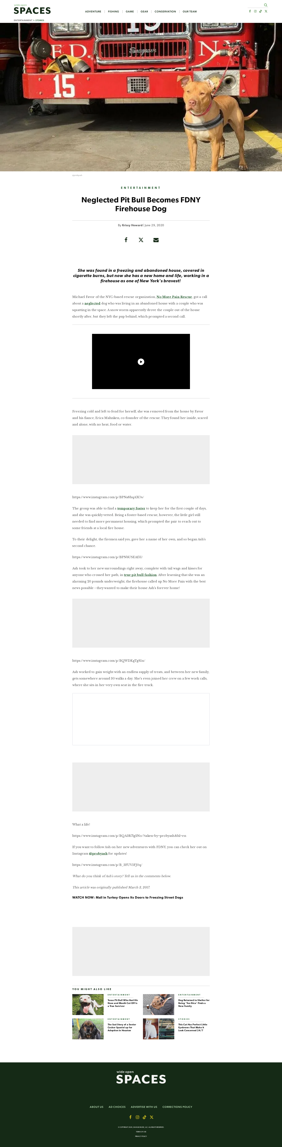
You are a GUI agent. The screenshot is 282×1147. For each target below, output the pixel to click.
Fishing (113, 11)
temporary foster (131, 508)
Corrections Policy (177, 1106)
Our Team (190, 11)
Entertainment (23, 20)
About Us (96, 1106)
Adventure (93, 11)
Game (130, 11)
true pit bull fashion (140, 575)
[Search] (265, 5)
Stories (39, 20)
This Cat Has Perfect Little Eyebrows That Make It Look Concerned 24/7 (192, 1028)
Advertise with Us (144, 1106)
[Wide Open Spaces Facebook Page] (250, 11)
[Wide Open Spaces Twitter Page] (266, 11)
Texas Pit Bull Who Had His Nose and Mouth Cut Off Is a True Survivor (123, 1003)
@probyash (77, 175)
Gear (144, 11)
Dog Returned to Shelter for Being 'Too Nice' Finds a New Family (194, 1003)
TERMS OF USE (141, 1132)
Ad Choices (117, 1106)
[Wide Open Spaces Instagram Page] (255, 11)
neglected (93, 303)
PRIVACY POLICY (141, 1136)
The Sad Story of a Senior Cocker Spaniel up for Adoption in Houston (122, 1028)
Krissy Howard (132, 225)
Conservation (165, 11)
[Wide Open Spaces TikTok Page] (261, 11)
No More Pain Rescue (174, 297)
